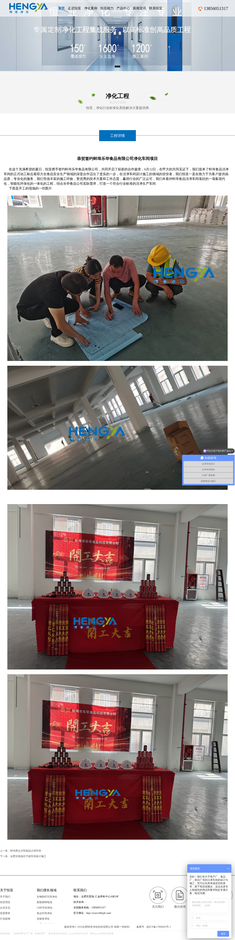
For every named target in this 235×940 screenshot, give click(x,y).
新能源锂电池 (44, 902)
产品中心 (123, 8)
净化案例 (90, 8)
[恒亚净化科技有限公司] (28, 8)
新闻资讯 (139, 8)
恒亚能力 (107, 8)
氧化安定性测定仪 (58, 933)
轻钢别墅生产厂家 (23, 933)
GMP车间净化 (45, 907)
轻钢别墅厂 (41, 933)
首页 (61, 8)
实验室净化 (43, 918)
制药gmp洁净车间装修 (101, 933)
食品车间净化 (44, 913)
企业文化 (5, 907)
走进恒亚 (74, 8)
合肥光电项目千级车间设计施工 (28, 856)
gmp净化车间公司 (78, 933)
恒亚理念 (5, 902)
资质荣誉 (5, 913)
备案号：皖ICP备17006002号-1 (153, 926)
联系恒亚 (155, 8)
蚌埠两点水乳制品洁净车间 (25, 850)
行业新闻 (5, 918)
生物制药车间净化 (47, 896)
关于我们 (5, 896)
